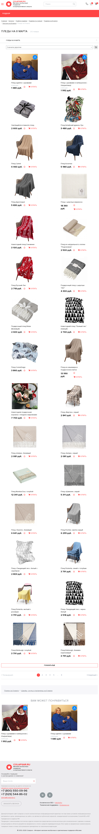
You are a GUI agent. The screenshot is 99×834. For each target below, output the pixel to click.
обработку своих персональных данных (15, 788)
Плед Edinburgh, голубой (21, 650)
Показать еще (49, 665)
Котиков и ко (64, 805)
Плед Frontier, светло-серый (72, 530)
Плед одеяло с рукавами (21, 83)
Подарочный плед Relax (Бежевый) (21, 327)
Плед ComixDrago (18, 367)
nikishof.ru (58, 803)
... (57, 675)
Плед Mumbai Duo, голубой (22, 491)
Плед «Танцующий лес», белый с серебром (24, 569)
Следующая (91, 675)
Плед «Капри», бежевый (21, 453)
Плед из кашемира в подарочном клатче (69, 368)
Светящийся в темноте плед (22, 125)
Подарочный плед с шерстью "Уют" (73, 286)
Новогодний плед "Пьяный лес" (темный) (74, 327)
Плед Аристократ (18, 202)
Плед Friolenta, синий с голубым (73, 568)
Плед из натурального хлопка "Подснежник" (73, 245)
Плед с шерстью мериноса (71, 202)
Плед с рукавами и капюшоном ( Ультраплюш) (74, 84)
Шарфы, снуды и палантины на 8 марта (36, 691)
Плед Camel (16, 164)
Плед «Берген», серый (70, 412)
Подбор (6, 13)
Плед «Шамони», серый (70, 491)
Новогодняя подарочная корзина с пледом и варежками (24, 413)
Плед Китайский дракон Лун (72, 125)
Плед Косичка (66, 164)
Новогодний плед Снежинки (22, 244)
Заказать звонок (11, 804)
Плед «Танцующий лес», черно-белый (73, 610)
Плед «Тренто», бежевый (21, 530)
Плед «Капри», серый (69, 453)
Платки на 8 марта (11, 691)
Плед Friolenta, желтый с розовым (21, 610)
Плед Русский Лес (18, 285)
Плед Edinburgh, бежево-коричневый (71, 651)
